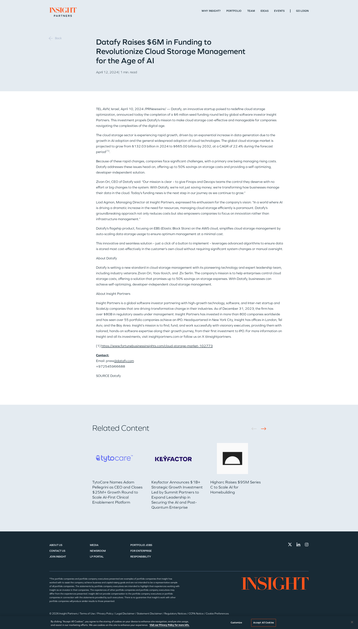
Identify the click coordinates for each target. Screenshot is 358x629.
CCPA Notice (196, 613)
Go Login (302, 11)
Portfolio (234, 11)
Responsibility (140, 556)
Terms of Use (87, 613)
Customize (236, 622)
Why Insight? (211, 11)
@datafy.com (124, 361)
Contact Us (57, 550)
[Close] (352, 622)
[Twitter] (290, 544)
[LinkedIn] (298, 544)
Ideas (264, 11)
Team (251, 11)
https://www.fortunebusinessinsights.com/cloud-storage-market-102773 (157, 346)
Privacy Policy (105, 613)
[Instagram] (307, 544)
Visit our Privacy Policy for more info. (169, 625)
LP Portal (97, 556)
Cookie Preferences (217, 613)
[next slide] (262, 429)
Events (279, 11)
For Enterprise (141, 550)
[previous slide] (255, 429)
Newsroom (98, 550)
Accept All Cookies (263, 622)
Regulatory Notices (175, 613)
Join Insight (57, 556)
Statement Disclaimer (150, 613)
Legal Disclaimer (125, 613)
